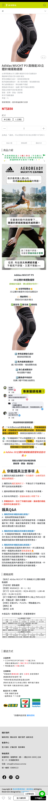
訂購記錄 (13, 747)
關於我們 (21, 737)
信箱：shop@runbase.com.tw (14, 764)
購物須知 (31, 715)
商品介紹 (9, 143)
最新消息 (29, 737)
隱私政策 (13, 737)
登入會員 (5, 747)
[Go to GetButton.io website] (42, 798)
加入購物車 (21, 798)
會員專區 (21, 747)
